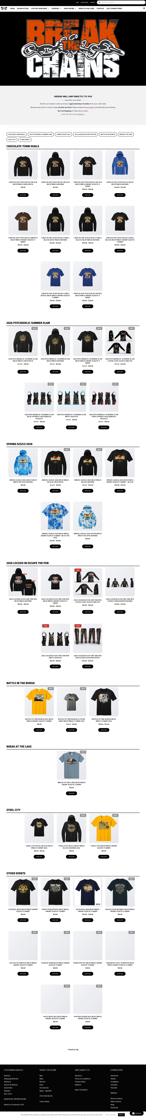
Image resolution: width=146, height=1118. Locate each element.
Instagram (115, 1082)
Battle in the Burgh (108, 134)
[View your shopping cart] (144, 8)
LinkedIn (114, 1085)
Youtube (114, 1088)
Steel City (11, 139)
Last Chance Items (114, 8)
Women (42, 1082)
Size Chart (8, 1094)
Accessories (44, 1088)
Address (78, 1085)
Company (55, 8)
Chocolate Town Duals (16, 134)
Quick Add (23, 195)
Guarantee (8, 1088)
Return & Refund (10, 1085)
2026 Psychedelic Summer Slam (40, 134)
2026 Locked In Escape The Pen (85, 134)
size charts (90, 107)
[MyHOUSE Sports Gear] (4, 8)
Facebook (114, 1076)
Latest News (44, 1102)
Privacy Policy (80, 1082)
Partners (78, 1076)
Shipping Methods (11, 1079)
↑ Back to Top (73, 1050)
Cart (77, 2)
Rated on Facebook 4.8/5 (14, 1105)
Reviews (7, 1091)
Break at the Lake (126, 134)
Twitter (113, 1079)
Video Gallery (116, 1102)
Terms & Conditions (82, 1079)
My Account (84, 2)
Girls (41, 1085)
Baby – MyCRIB (45, 1091)
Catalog (100, 8)
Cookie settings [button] (110, 1115)
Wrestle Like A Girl (86, 8)
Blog (112, 1105)
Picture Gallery (116, 1099)
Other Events (25, 139)
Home (12, 8)
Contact (92, 2)
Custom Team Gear (39, 8)
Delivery (7, 1076)
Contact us (80, 114)
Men (41, 1076)
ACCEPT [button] (121, 1115)
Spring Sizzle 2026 (63, 134)
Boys (41, 1079)
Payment (7, 1082)
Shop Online (69, 8)
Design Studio (23, 8)
